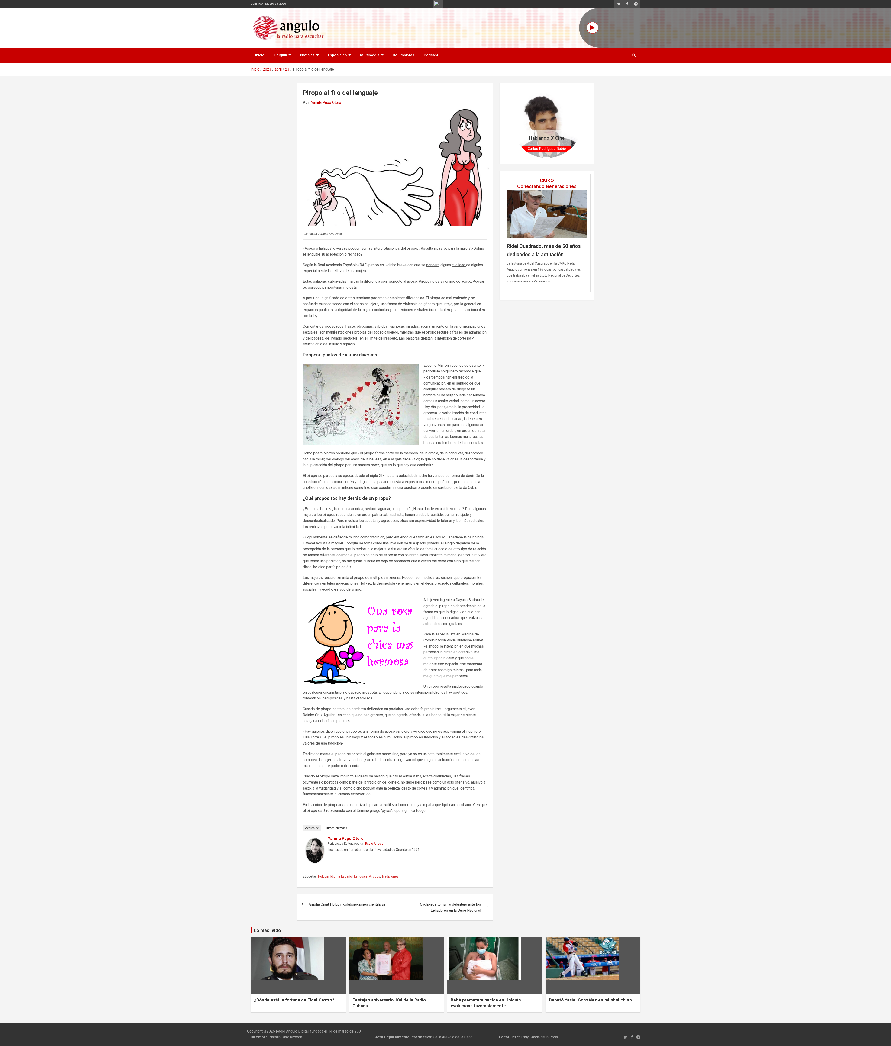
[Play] (592, 28)
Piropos (374, 876)
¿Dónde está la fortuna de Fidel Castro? (294, 1000)
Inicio (260, 55)
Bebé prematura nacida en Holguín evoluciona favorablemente (486, 1002)
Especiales (337, 55)
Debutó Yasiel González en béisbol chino (590, 1000)
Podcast (431, 55)
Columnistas (403, 55)
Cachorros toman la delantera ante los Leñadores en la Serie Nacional (450, 907)
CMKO (547, 180)
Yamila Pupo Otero (326, 102)
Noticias (307, 55)
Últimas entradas (335, 828)
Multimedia (369, 55)
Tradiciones (389, 876)
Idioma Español (341, 876)
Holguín (280, 55)
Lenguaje (361, 876)
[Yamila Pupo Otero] (315, 841)
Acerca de (312, 828)
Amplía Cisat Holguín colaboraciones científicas (347, 904)
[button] (517, 123)
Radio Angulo (374, 843)
